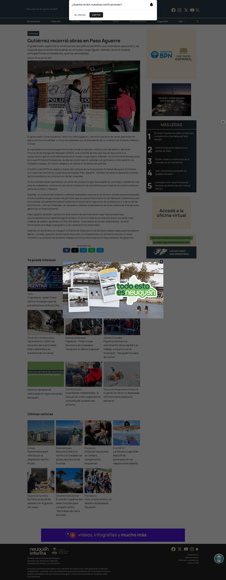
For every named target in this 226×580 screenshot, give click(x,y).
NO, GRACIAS (80, 15)
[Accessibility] (219, 558)
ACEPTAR (96, 15)
